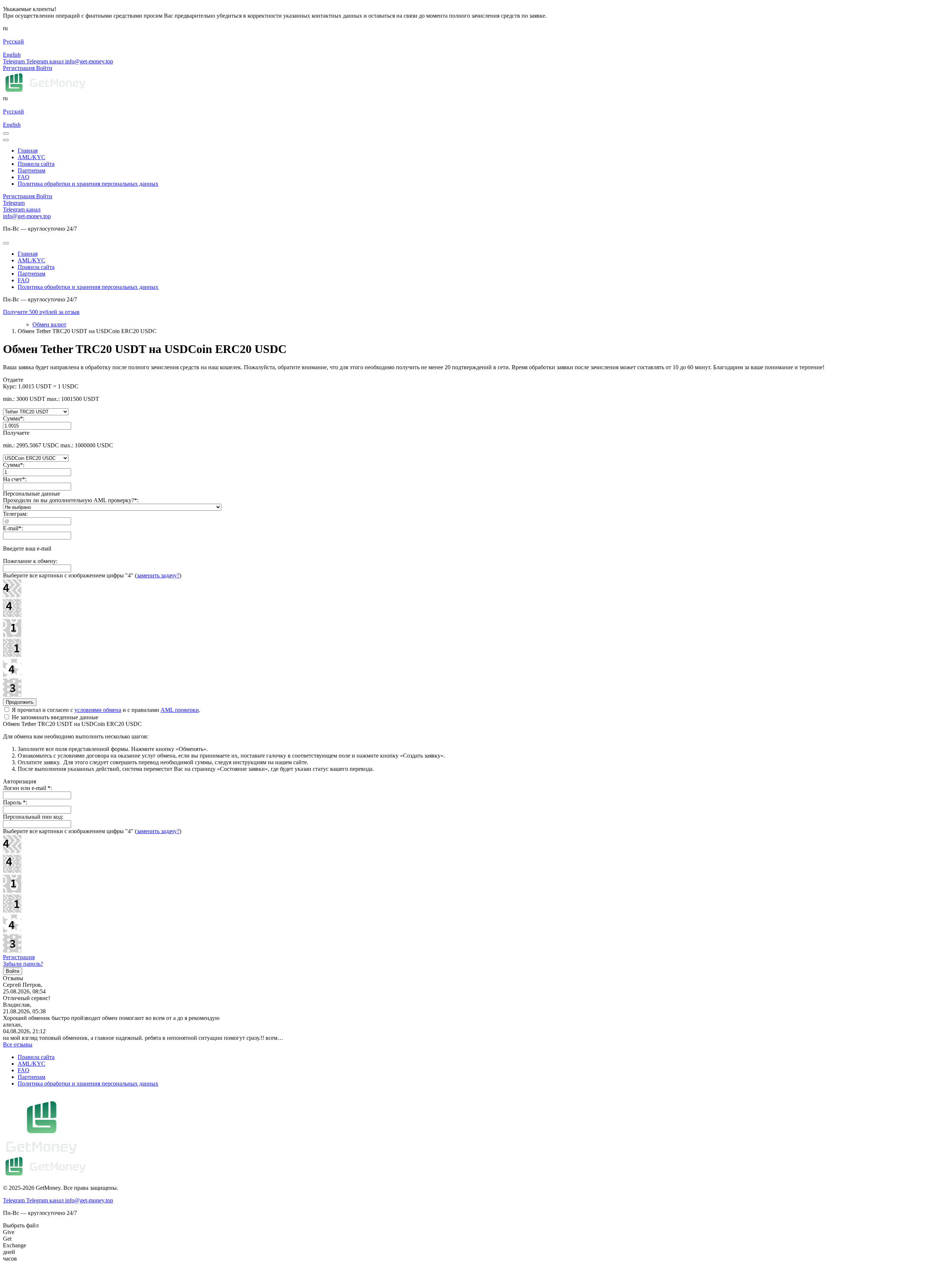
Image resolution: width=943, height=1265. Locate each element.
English (12, 55)
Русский (13, 41)
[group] (471, 312)
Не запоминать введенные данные (54, 717)
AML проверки (180, 710)
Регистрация (19, 957)
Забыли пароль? (23, 964)
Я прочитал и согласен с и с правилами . (105, 710)
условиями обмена (97, 710)
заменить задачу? (158, 575)
